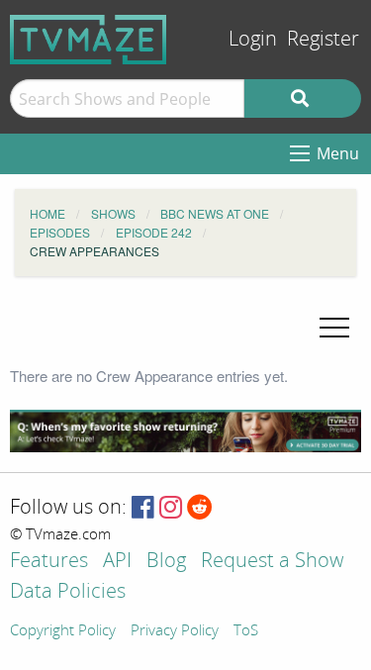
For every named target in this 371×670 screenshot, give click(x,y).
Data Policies (68, 592)
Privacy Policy (175, 631)
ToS (245, 631)
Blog (166, 561)
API (117, 561)
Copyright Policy (63, 631)
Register (323, 39)
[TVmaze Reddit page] (200, 508)
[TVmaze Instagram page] (170, 508)
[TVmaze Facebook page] (143, 508)
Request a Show (272, 561)
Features (49, 561)
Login (253, 39)
